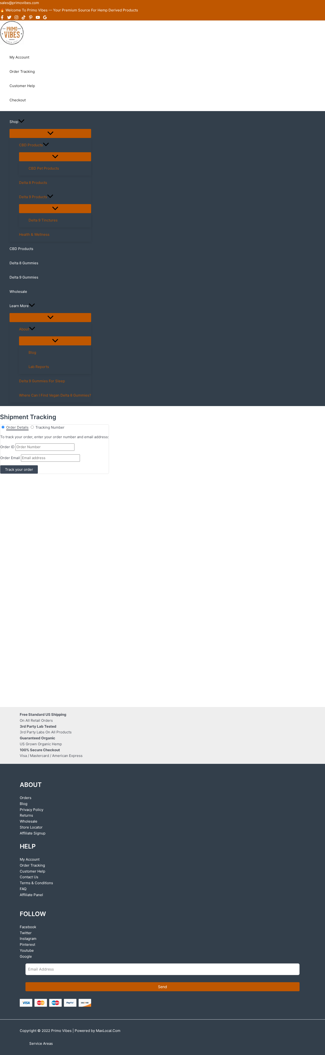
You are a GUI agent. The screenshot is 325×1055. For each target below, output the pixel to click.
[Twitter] (9, 18)
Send (162, 986)
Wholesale (28, 821)
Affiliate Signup (32, 833)
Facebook (28, 927)
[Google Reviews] (45, 18)
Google (26, 956)
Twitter (26, 933)
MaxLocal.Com (108, 1030)
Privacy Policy (31, 809)
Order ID (7, 447)
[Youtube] (38, 18)
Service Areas (41, 1043)
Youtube (27, 950)
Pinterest (27, 944)
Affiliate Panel (31, 895)
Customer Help (32, 871)
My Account (29, 859)
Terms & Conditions (36, 883)
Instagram (28, 938)
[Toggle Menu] (50, 133)
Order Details (17, 427)
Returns (26, 815)
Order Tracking (32, 865)
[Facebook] (2, 18)
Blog (23, 803)
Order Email (10, 458)
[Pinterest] (31, 18)
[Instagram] (16, 18)
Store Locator (31, 827)
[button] (21, 122)
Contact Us (29, 877)
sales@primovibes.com (19, 2)
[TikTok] (23, 18)
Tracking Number (49, 427)
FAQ (23, 889)
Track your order (19, 469)
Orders (25, 797)
